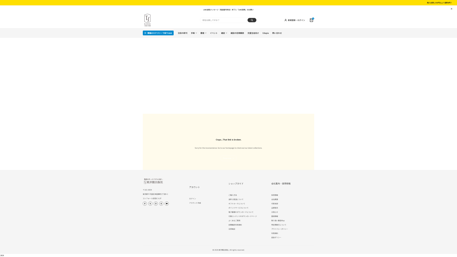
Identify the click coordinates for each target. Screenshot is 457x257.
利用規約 (274, 233)
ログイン (192, 198)
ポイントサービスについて (238, 208)
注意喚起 (231, 229)
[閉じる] (451, 9)
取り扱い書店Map (278, 220)
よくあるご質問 (234, 220)
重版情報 (274, 216)
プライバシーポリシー (279, 229)
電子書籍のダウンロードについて (240, 212)
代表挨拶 (274, 203)
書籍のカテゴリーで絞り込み (159, 33)
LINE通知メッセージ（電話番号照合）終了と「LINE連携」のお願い (228, 9)
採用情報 (274, 195)
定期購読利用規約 (235, 225)
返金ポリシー (276, 237)
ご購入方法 (232, 195)
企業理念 (274, 208)
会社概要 (274, 199)
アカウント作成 (195, 203)
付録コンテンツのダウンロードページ (242, 216)
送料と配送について (235, 199)
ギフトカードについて (236, 203)
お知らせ (274, 212)
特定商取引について (278, 225)
